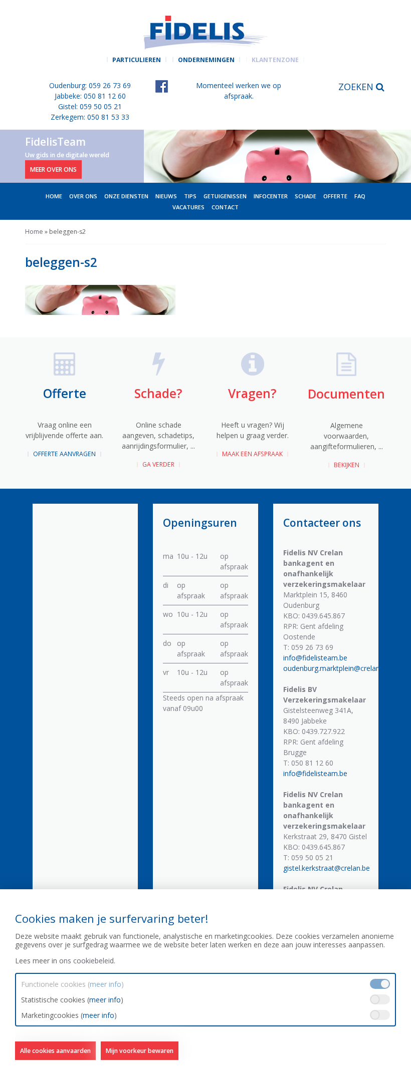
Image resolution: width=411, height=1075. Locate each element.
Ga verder (158, 464)
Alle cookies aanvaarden (55, 1050)
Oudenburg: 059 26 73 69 (90, 85)
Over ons (83, 196)
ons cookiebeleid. (87, 960)
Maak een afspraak (252, 454)
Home (54, 196)
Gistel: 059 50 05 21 (90, 106)
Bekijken (346, 465)
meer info (105, 984)
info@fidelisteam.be (315, 657)
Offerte (335, 196)
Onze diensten (126, 196)
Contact (225, 207)
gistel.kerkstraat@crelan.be (326, 868)
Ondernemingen (206, 60)
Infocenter (271, 196)
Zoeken (357, 87)
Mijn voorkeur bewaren (139, 1050)
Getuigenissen (225, 196)
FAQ (359, 196)
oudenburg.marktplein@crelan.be (336, 668)
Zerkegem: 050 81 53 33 (90, 117)
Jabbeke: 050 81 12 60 (90, 96)
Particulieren (136, 60)
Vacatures (188, 207)
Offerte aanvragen (64, 454)
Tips (190, 196)
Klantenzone (275, 60)
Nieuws (166, 196)
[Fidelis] (205, 32)
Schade (305, 196)
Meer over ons (53, 169)
